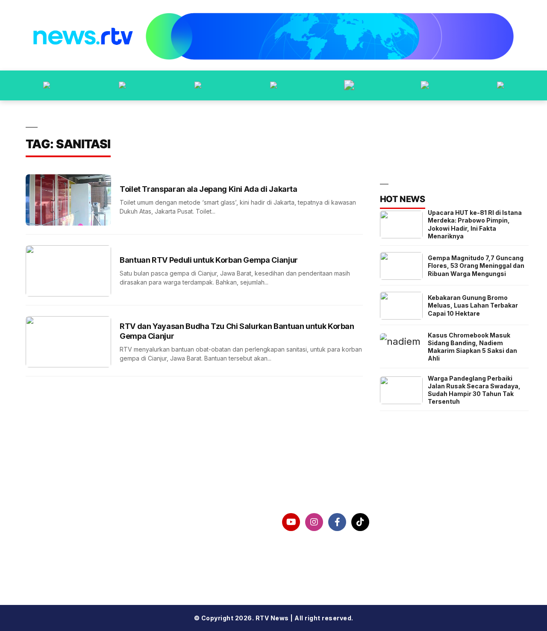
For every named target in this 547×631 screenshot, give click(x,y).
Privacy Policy (63, 544)
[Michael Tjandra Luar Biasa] (198, 85)
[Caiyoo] (273, 85)
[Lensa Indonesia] (46, 85)
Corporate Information (79, 522)
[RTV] (500, 85)
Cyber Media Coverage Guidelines (101, 566)
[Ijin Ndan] (122, 85)
